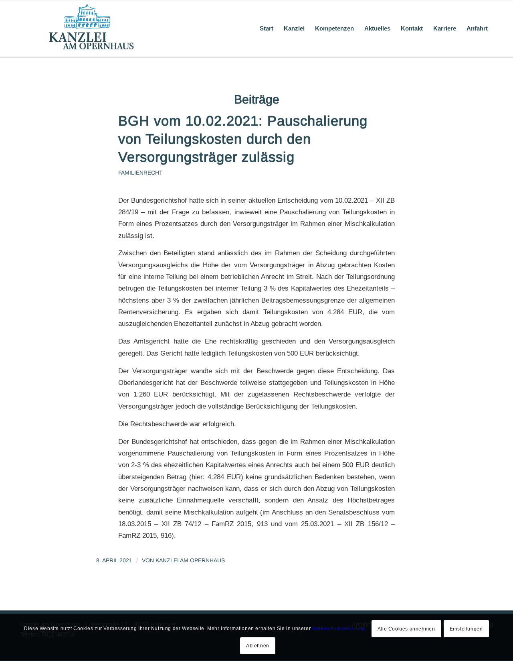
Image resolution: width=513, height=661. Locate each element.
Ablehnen (257, 646)
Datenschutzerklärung (338, 629)
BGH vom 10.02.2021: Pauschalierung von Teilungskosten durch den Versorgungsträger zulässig (243, 139)
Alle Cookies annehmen (406, 629)
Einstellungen (466, 629)
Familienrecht (140, 173)
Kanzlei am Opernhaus (190, 560)
